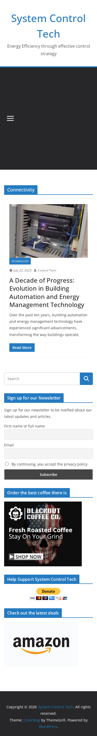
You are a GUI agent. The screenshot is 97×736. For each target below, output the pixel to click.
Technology (20, 261)
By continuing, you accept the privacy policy (49, 464)
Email (9, 444)
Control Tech (47, 270)
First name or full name (24, 426)
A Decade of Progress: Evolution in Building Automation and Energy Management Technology (46, 292)
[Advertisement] (48, 118)
